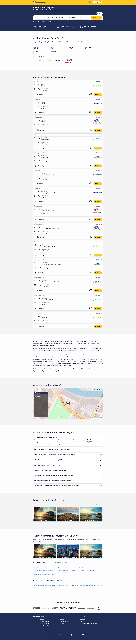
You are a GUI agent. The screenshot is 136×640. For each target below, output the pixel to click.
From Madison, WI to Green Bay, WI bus (43, 570)
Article (82, 621)
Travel (62, 623)
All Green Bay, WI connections (89, 623)
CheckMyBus (36, 597)
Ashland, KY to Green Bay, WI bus (65, 567)
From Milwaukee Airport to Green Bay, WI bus (67, 585)
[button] (68, 403)
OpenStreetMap (95, 418)
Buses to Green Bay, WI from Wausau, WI (44, 574)
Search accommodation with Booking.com (44, 21)
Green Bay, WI (96, 389)
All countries (44, 626)
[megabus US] (59, 61)
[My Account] (89, 2)
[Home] (39, 2)
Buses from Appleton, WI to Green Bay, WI (44, 567)
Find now (97, 94)
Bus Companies (44, 623)
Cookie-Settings (65, 621)
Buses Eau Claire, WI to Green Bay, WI (88, 567)
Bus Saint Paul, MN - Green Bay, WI (87, 570)
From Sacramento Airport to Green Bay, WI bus (90, 585)
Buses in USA (43, 597)
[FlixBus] (48, 61)
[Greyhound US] (38, 61)
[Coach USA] (70, 61)
